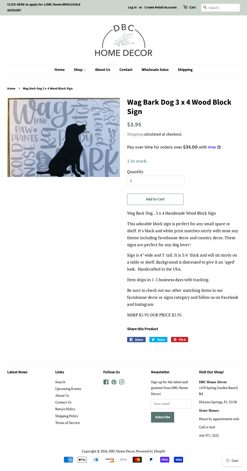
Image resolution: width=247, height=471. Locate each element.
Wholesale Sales (155, 69)
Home (60, 69)
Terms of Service (67, 422)
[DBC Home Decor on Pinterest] (114, 383)
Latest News (17, 372)
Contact (125, 69)
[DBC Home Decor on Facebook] (106, 383)
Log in (132, 7)
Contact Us (63, 402)
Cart (192, 7)
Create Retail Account (160, 7)
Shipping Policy (66, 416)
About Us (102, 69)
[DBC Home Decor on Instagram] (121, 383)
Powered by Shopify (150, 451)
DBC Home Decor (122, 451)
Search (60, 382)
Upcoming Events (68, 388)
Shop (78, 69)
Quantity (135, 171)
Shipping (185, 69)
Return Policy (65, 409)
